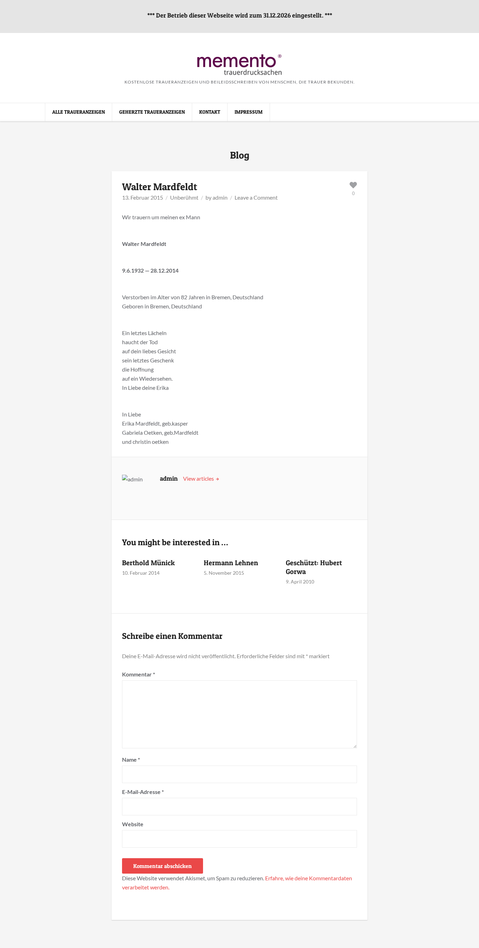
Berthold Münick (148, 563)
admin (220, 197)
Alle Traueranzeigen (78, 112)
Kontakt (209, 112)
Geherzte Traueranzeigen (152, 112)
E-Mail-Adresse (143, 791)
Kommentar (138, 674)
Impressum (249, 112)
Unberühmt (184, 197)
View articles (199, 478)
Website (132, 824)
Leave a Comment (256, 197)
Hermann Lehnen (231, 563)
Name (131, 759)
